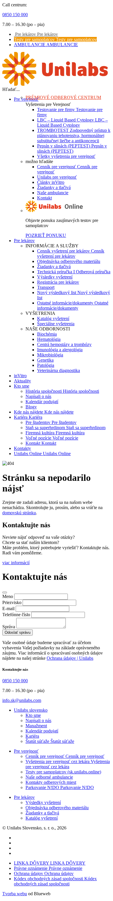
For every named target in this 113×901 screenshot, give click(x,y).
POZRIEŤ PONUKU (45, 235)
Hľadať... (11, 89)
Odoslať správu (17, 632)
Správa (8, 626)
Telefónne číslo (16, 614)
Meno (7, 596)
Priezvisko (11, 602)
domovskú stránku (19, 512)
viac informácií (16, 562)
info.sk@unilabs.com (21, 700)
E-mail (8, 608)
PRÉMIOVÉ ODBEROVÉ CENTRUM (63, 97)
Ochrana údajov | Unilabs (70, 658)
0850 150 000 (15, 14)
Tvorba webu (14, 893)
